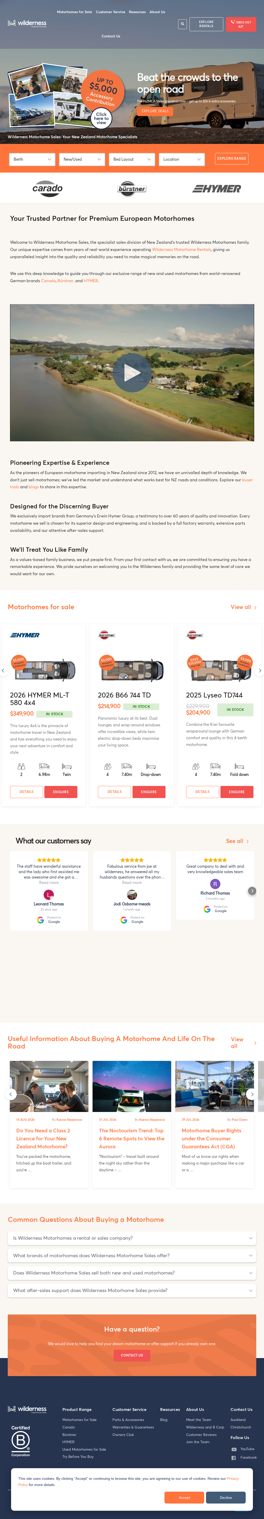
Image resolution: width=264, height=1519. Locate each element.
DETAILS (27, 792)
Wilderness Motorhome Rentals (181, 250)
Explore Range (231, 158)
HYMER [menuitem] (68, 1442)
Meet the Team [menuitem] (198, 1420)
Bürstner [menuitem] (69, 1435)
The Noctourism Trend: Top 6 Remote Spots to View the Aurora (131, 1138)
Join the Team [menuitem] (197, 1442)
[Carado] (47, 196)
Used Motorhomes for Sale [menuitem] (84, 1449)
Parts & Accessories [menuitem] (128, 1420)
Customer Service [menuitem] (110, 12)
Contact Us (132, 1355)
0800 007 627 (243, 24)
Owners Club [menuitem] (123, 1435)
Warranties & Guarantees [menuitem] (133, 1427)
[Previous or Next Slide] (11, 1094)
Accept (184, 1498)
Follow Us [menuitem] (239, 1438)
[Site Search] (182, 24)
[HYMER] (216, 192)
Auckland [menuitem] (238, 1420)
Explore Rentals (206, 24)
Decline (226, 1498)
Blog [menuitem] (163, 1420)
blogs (34, 487)
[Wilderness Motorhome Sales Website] (27, 24)
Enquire (61, 792)
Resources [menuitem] (137, 12)
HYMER (91, 281)
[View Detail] (43, 670)
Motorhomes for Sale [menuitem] (74, 12)
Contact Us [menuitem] (111, 36)
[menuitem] (245, 1449)
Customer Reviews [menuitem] (201, 1435)
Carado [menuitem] (68, 1427)
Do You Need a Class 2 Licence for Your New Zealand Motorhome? (43, 1138)
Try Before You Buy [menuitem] (78, 1457)
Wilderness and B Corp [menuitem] (205, 1427)
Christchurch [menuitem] (240, 1427)
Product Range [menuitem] (77, 1410)
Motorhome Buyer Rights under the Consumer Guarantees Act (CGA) (211, 1138)
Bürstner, (65, 281)
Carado (48, 281)
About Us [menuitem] (157, 12)
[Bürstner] (132, 196)
